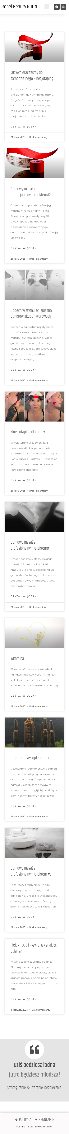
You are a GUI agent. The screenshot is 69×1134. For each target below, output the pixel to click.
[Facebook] (57, 7)
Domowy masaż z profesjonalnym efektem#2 (31, 192)
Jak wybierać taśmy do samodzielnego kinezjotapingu (33, 75)
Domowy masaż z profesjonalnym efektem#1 (30, 545)
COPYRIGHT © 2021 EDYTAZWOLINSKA (34, 1127)
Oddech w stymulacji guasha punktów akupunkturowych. (31, 313)
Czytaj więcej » (24, 126)
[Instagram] (63, 7)
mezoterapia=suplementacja (31, 758)
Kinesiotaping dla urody (28, 432)
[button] (46, 6)
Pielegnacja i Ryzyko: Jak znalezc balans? (34, 948)
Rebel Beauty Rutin (19, 7)
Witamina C (18, 658)
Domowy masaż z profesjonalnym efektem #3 (31, 871)
